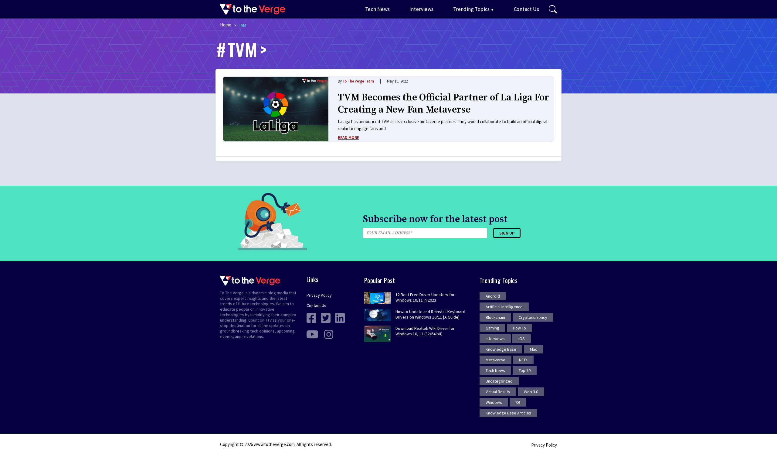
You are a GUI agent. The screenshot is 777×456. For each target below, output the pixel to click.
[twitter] (326, 317)
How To (519, 328)
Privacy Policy (319, 295)
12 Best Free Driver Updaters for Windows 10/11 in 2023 (425, 297)
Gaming (492, 328)
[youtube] (312, 334)
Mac (533, 349)
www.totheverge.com (274, 444)
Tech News (377, 9)
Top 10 (525, 370)
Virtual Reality (498, 391)
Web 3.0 (531, 391)
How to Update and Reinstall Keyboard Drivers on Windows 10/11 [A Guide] (430, 314)
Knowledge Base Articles (508, 413)
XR (518, 402)
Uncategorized (499, 381)
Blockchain (495, 317)
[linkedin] (340, 317)
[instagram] (329, 334)
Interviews (421, 9)
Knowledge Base (501, 349)
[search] (553, 9)
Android (493, 296)
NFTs (523, 360)
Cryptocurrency (533, 317)
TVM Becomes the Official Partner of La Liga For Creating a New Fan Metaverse (443, 104)
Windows (494, 402)
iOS (521, 338)
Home (225, 25)
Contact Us (526, 9)
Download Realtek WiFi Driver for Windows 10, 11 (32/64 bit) (425, 331)
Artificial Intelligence (504, 306)
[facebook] (311, 317)
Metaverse (495, 360)
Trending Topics (471, 9)
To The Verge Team (358, 81)
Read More (348, 137)
